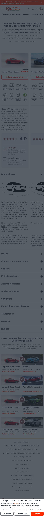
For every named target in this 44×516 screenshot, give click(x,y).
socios (16, 503)
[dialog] (22, 507)
